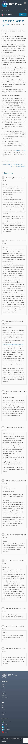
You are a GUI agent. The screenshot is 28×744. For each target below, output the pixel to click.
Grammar (3, 693)
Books (2, 707)
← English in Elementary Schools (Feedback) (12, 164)
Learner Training (4, 697)
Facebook (17, 150)
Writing (2, 691)
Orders (3, 709)
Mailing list (23, 14)
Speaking (3, 684)
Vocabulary (3, 695)
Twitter (24, 150)
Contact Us (3, 712)
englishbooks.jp (7, 722)
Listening (3, 688)
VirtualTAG (11, 740)
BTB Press (6, 727)
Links (2, 714)
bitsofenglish (7, 729)
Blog (7, 161)
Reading (3, 686)
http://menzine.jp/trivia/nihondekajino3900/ (13, 344)
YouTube (6, 732)
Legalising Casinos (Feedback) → (19, 166)
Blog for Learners (13, 161)
